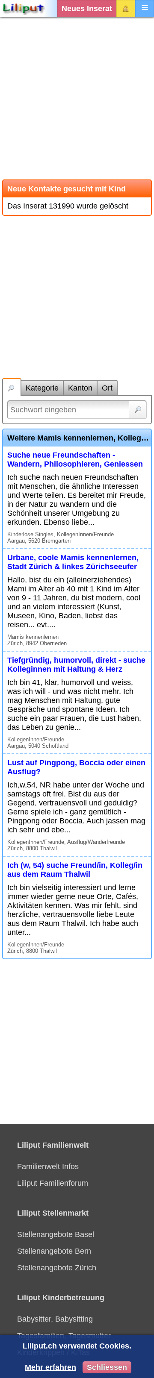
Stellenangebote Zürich (56, 1267)
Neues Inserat (87, 8)
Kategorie (42, 388)
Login (125, 8)
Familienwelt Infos (48, 1166)
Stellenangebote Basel (55, 1234)
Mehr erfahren (50, 1367)
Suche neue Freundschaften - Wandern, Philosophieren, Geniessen (75, 459)
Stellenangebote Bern (54, 1251)
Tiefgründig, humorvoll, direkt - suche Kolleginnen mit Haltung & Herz (76, 664)
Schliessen (107, 1367)
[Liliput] (23, 8)
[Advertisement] (77, 98)
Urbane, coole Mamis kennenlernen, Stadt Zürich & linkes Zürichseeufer (73, 562)
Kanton (80, 388)
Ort (107, 388)
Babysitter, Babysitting (55, 1319)
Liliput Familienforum (52, 1183)
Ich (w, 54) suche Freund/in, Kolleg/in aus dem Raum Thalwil (74, 870)
